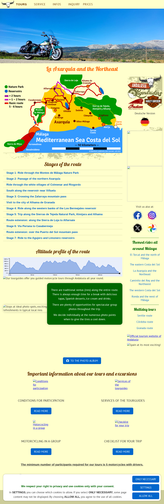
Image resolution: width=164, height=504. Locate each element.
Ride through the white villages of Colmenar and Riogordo (43, 184)
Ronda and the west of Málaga (145, 298)
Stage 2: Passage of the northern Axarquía (33, 178)
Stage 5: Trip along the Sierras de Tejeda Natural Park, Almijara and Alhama (54, 214)
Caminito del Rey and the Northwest (145, 282)
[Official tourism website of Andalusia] (144, 338)
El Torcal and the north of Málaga (145, 256)
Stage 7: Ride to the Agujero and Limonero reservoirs (40, 238)
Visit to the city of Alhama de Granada (30, 202)
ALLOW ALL (146, 496)
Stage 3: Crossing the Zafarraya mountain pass (36, 196)
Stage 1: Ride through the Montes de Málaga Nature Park (42, 172)
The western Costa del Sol (144, 290)
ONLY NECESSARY (145, 479)
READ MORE (41, 411)
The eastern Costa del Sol (145, 264)
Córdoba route (144, 322)
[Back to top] (120, 245)
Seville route (144, 315)
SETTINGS (146, 487)
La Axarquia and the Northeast (144, 272)
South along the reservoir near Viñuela (31, 190)
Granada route (145, 328)
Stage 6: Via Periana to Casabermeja (29, 226)
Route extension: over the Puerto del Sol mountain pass (42, 232)
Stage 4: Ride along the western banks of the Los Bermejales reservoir (51, 208)
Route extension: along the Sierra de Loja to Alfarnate (40, 220)
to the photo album (84, 360)
